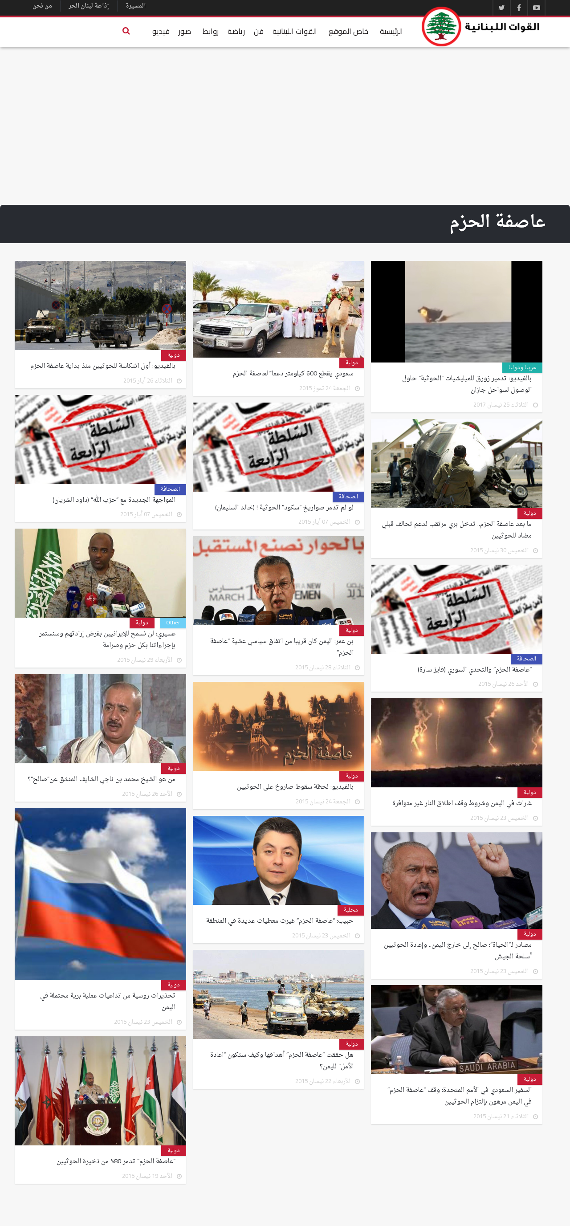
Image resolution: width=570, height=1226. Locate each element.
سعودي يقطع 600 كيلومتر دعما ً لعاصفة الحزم (293, 374)
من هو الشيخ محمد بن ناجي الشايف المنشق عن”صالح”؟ (101, 780)
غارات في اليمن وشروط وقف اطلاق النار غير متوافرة (462, 804)
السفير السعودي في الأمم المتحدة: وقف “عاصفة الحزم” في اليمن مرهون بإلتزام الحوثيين (459, 1096)
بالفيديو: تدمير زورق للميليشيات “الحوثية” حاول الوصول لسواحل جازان (467, 384)
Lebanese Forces (481, 26)
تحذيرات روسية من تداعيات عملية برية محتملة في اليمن (107, 1002)
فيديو (161, 31)
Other (173, 623)
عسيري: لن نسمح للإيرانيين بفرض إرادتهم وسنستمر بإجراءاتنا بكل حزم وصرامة (107, 640)
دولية (352, 363)
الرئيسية (391, 31)
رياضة (236, 31)
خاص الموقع (348, 31)
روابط (211, 31)
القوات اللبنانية (295, 31)
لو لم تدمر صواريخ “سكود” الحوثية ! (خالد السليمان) (284, 508)
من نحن (42, 6)
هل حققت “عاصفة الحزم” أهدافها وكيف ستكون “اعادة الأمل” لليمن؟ (282, 1061)
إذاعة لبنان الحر (89, 6)
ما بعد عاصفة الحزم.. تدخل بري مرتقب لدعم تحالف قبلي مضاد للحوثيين (457, 530)
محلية (351, 910)
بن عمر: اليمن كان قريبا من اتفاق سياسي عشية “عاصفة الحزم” (282, 647)
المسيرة (136, 6)
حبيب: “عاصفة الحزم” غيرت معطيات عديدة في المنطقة (280, 921)
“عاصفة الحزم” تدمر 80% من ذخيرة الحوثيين (116, 1162)
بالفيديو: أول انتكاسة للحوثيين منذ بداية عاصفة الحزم (102, 366)
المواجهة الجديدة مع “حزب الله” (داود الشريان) (114, 500)
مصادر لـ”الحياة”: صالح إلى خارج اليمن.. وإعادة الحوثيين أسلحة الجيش (458, 951)
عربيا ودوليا (522, 368)
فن (259, 31)
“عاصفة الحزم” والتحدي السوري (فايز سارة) (475, 670)
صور (185, 31)
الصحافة (170, 489)
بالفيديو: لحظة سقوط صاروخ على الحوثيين (295, 787)
